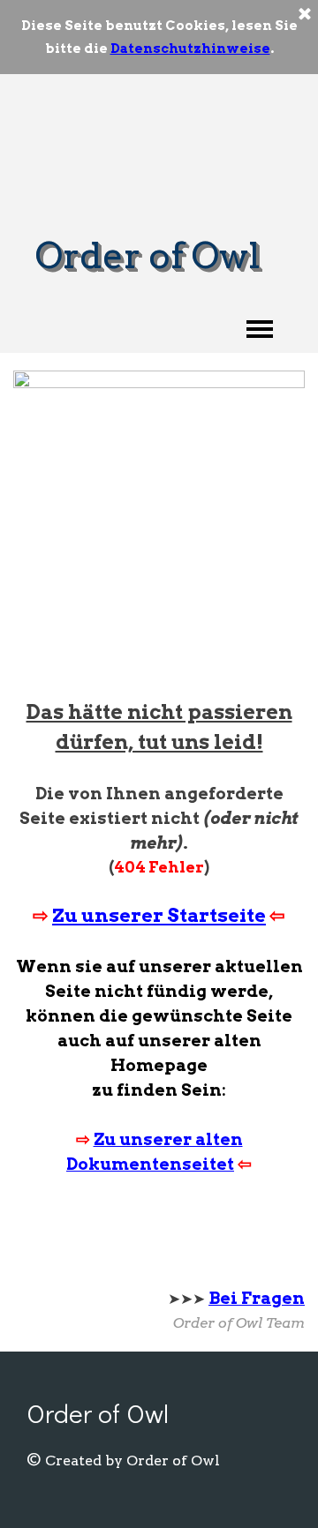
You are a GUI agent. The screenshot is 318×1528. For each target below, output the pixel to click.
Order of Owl (148, 255)
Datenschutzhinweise (190, 48)
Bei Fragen (256, 1298)
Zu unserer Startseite (159, 915)
